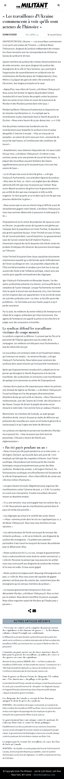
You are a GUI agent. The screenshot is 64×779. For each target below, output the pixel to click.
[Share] (29, 611)
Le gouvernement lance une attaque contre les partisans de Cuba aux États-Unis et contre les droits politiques (30, 721)
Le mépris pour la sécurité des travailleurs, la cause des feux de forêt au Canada (31, 743)
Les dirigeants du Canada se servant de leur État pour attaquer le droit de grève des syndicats (28, 699)
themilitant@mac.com (44, 775)
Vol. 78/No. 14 (32, 34)
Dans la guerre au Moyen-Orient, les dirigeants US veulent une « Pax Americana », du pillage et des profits (30, 678)
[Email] (34, 611)
